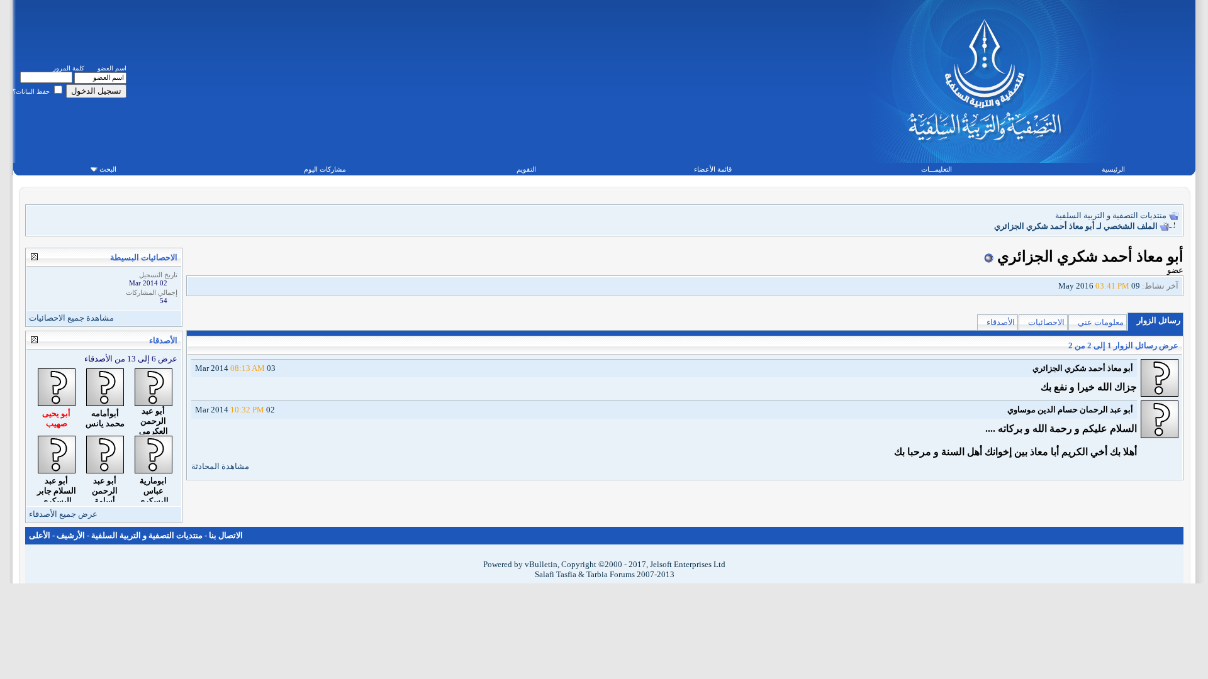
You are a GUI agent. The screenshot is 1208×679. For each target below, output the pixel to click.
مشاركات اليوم (325, 169)
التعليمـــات (936, 169)
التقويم (526, 169)
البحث (107, 169)
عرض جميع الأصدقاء (63, 514)
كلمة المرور (68, 68)
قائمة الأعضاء (713, 169)
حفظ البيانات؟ (32, 91)
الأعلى (39, 535)
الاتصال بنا (226, 535)
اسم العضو (112, 68)
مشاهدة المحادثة (220, 466)
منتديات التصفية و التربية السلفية (1110, 215)
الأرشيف (71, 535)
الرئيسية (1113, 169)
